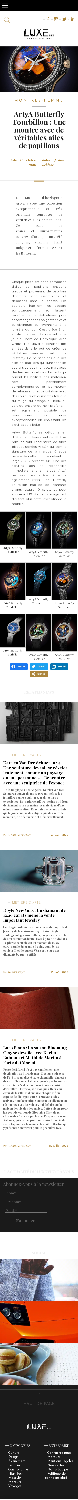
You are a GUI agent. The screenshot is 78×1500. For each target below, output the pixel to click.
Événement (17, 1461)
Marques (54, 1457)
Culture (13, 1453)
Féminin (14, 1465)
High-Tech (15, 1473)
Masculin (15, 1478)
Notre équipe (57, 1469)
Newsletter (55, 1465)
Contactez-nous (59, 1453)
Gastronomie (18, 1469)
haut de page (39, 1404)
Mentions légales (60, 1461)
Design (13, 1457)
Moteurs (14, 1482)
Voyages (14, 1486)
